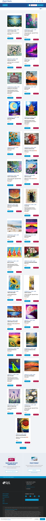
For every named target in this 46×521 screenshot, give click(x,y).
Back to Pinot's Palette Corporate (9, 477)
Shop (4, 500)
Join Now (34, 470)
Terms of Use (7, 509)
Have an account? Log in (34, 472)
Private (40, 5)
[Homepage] (13, 483)
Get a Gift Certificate (11, 471)
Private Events (5, 495)
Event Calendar (6, 493)
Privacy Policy (11, 509)
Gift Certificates (6, 497)
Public (34, 5)
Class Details (10, 38)
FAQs (3, 498)
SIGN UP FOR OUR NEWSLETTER (32, 499)
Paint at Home (5, 503)
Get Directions (28, 485)
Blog (3, 501)
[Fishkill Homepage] (7, 1)
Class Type (5, 5)
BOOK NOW (19, 38)
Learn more (9, 519)
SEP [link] (41, 9)
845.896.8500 (28, 488)
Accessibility (15, 509)
